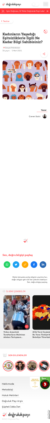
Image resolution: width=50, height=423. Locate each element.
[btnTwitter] (16, 265)
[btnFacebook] (33, 265)
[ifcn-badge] (35, 383)
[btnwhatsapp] (7, 265)
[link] (16, 383)
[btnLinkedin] (43, 265)
